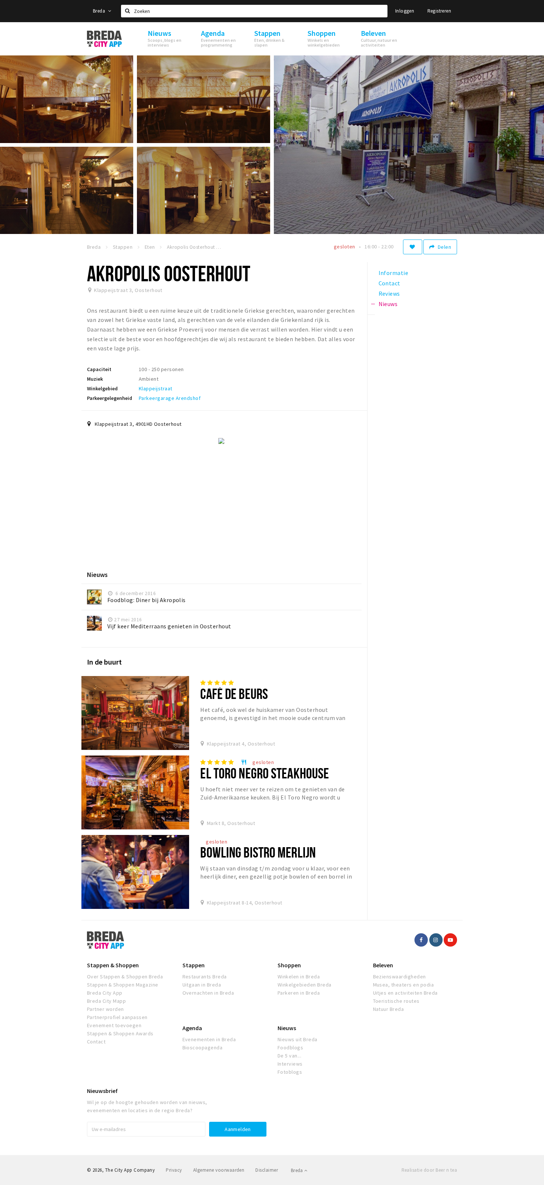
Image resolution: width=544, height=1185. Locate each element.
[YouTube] (450, 940)
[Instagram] (436, 940)
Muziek (95, 379)
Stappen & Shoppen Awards (120, 1033)
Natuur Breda (388, 1009)
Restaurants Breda (204, 976)
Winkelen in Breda (299, 976)
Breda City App (104, 992)
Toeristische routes (396, 1001)
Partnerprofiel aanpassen (117, 1017)
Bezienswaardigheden (399, 976)
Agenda (192, 1028)
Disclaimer (266, 1170)
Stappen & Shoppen (113, 965)
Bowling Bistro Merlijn (258, 852)
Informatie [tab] (394, 272)
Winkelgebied (102, 388)
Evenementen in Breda (209, 1039)
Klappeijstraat (155, 388)
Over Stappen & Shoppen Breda (125, 976)
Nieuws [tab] (388, 304)
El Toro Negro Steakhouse (264, 773)
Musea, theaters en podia (403, 984)
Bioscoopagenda (202, 1047)
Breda (99, 11)
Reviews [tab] (389, 293)
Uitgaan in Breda (201, 984)
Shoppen (289, 965)
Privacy (174, 1170)
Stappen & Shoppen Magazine (122, 984)
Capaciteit (99, 369)
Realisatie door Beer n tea (429, 1170)
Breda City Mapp (106, 1001)
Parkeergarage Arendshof (170, 398)
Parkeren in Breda (299, 992)
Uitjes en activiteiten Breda (405, 992)
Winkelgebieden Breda (305, 984)
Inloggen (404, 11)
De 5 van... (289, 1055)
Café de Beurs (234, 694)
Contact (96, 1041)
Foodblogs (290, 1047)
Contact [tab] (389, 283)
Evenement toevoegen (114, 1025)
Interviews (290, 1063)
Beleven (383, 965)
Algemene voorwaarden (219, 1170)
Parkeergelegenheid (109, 398)
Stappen (193, 965)
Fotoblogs (290, 1072)
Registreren (439, 11)
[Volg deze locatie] (412, 247)
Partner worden (105, 1009)
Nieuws (287, 1028)
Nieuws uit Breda (298, 1039)
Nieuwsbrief (102, 1090)
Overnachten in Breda (208, 992)
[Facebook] (421, 940)
